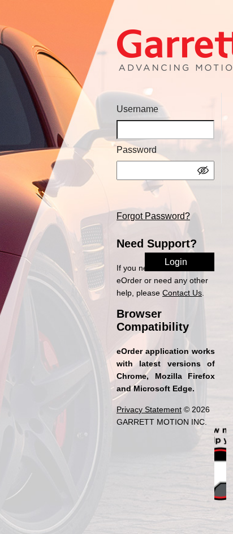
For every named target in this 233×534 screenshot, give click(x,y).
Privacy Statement (149, 409)
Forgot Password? (153, 216)
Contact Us (182, 292)
